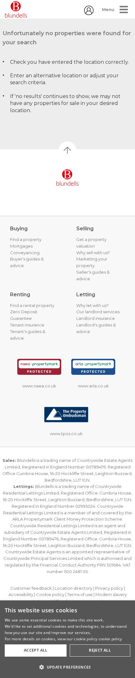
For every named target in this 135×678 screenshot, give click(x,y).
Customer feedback (31, 588)
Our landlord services (98, 311)
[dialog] (67, 639)
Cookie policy (50, 594)
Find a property (25, 239)
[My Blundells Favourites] (89, 13)
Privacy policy (109, 588)
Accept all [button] (35, 650)
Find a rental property (32, 305)
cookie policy (110, 639)
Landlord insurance (95, 318)
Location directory (73, 588)
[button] (67, 667)
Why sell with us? (93, 252)
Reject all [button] (100, 650)
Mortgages (21, 246)
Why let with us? (92, 305)
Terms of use (80, 594)
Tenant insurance (27, 324)
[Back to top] (67, 177)
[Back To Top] (67, 150)
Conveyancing (25, 252)
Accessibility (20, 594)
